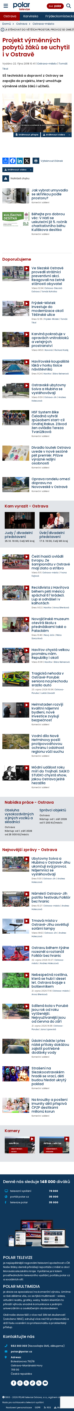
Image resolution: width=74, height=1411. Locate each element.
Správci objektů (52, 810)
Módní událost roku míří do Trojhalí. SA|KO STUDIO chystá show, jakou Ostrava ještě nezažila (50, 775)
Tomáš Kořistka (49, 291)
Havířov (47, 373)
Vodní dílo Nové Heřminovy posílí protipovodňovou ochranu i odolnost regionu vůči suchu (48, 744)
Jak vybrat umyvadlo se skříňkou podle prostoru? (50, 194)
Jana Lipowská (48, 1029)
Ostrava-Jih (50, 397)
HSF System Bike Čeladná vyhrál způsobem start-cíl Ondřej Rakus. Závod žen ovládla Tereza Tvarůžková (49, 422)
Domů (6, 24)
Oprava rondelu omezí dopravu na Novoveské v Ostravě (51, 483)
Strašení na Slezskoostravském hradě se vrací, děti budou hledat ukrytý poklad (49, 1076)
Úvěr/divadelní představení (52, 534)
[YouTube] (45, 1383)
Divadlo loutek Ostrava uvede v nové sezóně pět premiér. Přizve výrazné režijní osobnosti (51, 455)
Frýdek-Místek (51, 319)
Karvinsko (30, 16)
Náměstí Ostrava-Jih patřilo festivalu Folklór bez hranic (51, 897)
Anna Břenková (61, 607)
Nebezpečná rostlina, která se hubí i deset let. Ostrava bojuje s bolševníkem (50, 980)
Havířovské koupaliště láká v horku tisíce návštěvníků (50, 365)
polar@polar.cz (21, 1351)
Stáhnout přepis (28, 134)
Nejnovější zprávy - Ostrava (29, 849)
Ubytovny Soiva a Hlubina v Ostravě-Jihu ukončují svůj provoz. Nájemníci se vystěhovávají (51, 866)
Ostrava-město (43, 24)
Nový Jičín (49, 635)
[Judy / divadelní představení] (20, 520)
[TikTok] (32, 1383)
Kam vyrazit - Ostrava (26, 506)
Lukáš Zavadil (48, 693)
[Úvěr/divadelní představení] (54, 520)
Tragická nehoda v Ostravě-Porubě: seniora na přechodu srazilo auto (50, 679)
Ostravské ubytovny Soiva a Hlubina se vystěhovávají (49, 389)
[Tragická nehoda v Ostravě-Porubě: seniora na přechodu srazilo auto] (15, 678)
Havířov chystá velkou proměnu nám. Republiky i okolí (50, 653)
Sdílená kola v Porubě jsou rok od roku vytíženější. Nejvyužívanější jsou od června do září (50, 1013)
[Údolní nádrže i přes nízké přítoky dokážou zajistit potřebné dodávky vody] (15, 1046)
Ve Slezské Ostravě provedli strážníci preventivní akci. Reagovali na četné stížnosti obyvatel (48, 276)
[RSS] (39, 1383)
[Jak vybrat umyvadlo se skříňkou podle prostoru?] (15, 195)
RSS (49, 1407)
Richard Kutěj (61, 350)
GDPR (37, 1407)
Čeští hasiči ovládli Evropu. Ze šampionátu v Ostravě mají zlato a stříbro (51, 562)
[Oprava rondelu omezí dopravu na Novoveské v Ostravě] (15, 484)
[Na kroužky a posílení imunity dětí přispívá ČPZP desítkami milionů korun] (15, 1105)
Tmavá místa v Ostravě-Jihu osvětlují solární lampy (50, 924)
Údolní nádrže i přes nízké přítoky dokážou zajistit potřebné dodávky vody (50, 1046)
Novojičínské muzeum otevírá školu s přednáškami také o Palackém (50, 625)
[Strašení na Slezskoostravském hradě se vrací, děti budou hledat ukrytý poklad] (15, 1073)
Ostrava (10, 16)
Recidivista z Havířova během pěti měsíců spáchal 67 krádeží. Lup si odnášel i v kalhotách (50, 595)
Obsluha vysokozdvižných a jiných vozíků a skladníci (19, 816)
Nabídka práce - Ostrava (29, 802)
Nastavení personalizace (19, 1407)
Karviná (49, 350)
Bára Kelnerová (61, 373)
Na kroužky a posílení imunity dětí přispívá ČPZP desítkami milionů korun (49, 1105)
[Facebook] (13, 1383)
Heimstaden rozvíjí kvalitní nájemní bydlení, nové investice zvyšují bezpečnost (47, 712)
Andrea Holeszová (49, 963)
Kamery (12, 1130)
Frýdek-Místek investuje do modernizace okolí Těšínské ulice (48, 309)
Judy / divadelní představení (19, 534)
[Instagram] (20, 1383)
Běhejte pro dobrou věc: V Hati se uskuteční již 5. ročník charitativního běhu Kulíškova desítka (49, 222)
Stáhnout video (55, 134)
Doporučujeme (16, 259)
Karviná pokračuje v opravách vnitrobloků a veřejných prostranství (50, 340)
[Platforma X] (26, 1383)
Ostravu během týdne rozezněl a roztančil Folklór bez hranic (50, 951)
